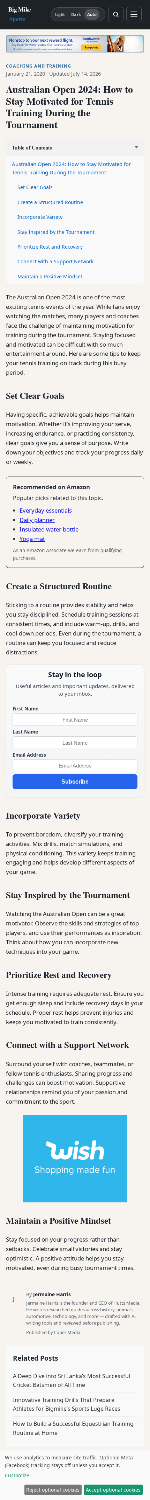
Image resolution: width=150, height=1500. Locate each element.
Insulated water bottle (49, 529)
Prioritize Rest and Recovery (50, 246)
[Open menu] (134, 14)
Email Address (29, 754)
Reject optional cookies (53, 1489)
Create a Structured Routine (50, 202)
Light (60, 14)
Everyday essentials (46, 510)
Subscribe (75, 782)
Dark (76, 14)
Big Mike (19, 14)
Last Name (25, 731)
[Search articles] (115, 14)
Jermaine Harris (52, 1294)
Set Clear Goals (35, 187)
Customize (17, 1475)
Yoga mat (32, 539)
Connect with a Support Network (55, 261)
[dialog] (75, 1475)
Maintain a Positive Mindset (49, 276)
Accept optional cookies (113, 1489)
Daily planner (37, 520)
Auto (92, 14)
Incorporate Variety (39, 217)
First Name (25, 708)
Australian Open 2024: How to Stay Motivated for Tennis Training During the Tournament (71, 168)
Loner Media (67, 1332)
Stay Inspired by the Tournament (56, 232)
